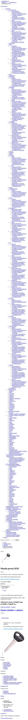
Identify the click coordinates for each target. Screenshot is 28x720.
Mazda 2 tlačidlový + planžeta (12, 610)
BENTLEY (12, 43)
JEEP (11, 156)
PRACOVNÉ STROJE (12, 411)
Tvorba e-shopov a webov (6, 718)
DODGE (12, 78)
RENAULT (13, 286)
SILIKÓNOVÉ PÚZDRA (18, 17)
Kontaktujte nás (5, 1)
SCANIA (11, 316)
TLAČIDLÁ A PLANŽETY (18, 19)
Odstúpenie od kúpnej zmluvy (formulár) (12, 682)
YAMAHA (11, 406)
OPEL (11, 255)
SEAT (11, 303)
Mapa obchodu (6, 666)
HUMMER (11, 122)
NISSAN (12, 244)
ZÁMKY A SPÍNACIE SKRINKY (17, 414)
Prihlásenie (5, 691)
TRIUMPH (11, 405)
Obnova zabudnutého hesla (9, 693)
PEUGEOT (13, 267)
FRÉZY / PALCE (13, 526)
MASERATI (12, 208)
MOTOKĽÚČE (11, 389)
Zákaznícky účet (4, 686)
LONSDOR (9, 518)
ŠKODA (12, 340)
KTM (10, 402)
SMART (12, 327)
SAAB (12, 299)
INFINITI (11, 152)
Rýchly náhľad (5, 618)
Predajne (5, 667)
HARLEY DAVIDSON (14, 398)
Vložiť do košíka (5, 586)
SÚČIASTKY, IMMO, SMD (18, 221)
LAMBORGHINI (13, 188)
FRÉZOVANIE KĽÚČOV (12, 529)
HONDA (12, 111)
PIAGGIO (11, 408)
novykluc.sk (3, 713)
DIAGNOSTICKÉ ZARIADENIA (17, 528)
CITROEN (13, 46)
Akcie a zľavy (6, 662)
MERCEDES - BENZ (15, 209)
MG (10, 243)
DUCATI (11, 394)
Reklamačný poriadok (11, 533)
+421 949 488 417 (7, 709)
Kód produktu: (4, 581)
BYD (10, 44)
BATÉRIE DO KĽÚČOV (12, 508)
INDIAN (11, 399)
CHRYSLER (13, 142)
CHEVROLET (14, 134)
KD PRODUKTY (11, 510)
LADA (10, 187)
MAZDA (12, 199)
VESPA (11, 410)
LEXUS (12, 190)
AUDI (11, 20)
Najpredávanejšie (7, 664)
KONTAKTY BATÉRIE (12, 519)
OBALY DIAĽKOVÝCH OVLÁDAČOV (15, 462)
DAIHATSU (12, 75)
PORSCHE (13, 280)
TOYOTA (12, 353)
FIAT (11, 88)
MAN (10, 197)
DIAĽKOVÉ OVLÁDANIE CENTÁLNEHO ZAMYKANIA (17, 458)
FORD (12, 100)
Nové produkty (6, 663)
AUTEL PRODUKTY (11, 517)
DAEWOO (11, 77)
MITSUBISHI (13, 231)
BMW (11, 30)
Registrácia (5, 692)
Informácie (7, 531)
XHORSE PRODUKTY (12, 515)
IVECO (11, 151)
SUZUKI (12, 317)
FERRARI (11, 87)
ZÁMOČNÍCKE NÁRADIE (14, 522)
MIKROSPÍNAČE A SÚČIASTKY (14, 506)
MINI (11, 222)
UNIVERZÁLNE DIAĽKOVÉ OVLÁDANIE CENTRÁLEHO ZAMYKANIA (14, 455)
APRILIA (11, 390)
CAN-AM (11, 393)
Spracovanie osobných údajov (13, 535)
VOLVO (12, 379)
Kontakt (5, 537)
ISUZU (11, 154)
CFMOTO (11, 396)
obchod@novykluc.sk (8, 710)
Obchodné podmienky (11, 532)
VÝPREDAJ (12, 388)
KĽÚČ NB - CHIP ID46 (15, 513)
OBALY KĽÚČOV (16, 12)
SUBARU (12, 336)
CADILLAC (13, 59)
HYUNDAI (13, 123)
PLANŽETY (9, 520)
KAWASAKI (12, 401)
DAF (10, 74)
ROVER (11, 298)
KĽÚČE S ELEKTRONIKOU (19, 14)
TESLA (11, 365)
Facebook (5, 668)
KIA (11, 165)
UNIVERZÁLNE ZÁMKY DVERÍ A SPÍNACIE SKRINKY (18, 452)
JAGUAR (11, 155)
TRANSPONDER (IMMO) (18, 24)
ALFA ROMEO (14, 11)
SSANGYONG (13, 326)
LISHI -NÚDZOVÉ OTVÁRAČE (17, 523)
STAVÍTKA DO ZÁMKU (15, 524)
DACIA (12, 62)
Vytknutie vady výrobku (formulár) (11, 683)
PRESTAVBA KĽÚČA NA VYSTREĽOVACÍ (18, 35)
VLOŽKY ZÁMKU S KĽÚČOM (15, 415)
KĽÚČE (11, 412)
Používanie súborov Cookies (12, 536)
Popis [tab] (4, 590)
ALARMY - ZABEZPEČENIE (13, 509)
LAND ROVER (14, 177)
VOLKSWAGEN (14, 366)
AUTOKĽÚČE (11, 10)
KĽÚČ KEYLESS (13, 514)
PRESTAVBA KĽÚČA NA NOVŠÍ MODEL (18, 219)
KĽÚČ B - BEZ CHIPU (14, 511)
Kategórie (6, 8)
